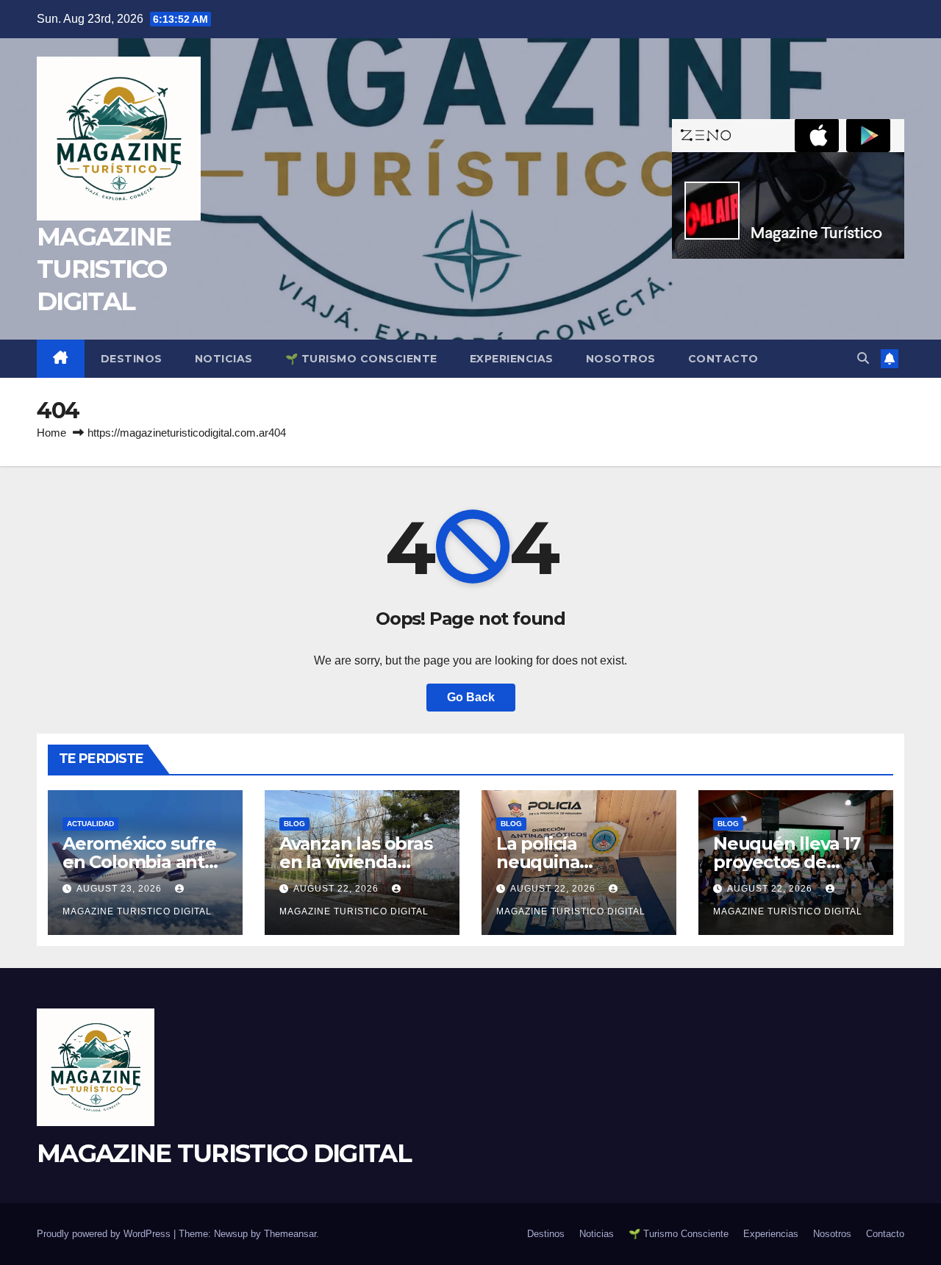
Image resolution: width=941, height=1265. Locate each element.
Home (51, 432)
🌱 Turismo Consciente (361, 358)
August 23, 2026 (120, 889)
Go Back (471, 697)
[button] (863, 358)
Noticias (224, 358)
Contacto (723, 358)
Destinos (131, 358)
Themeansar (290, 1233)
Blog (294, 824)
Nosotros (621, 358)
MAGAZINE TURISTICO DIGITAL (104, 269)
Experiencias (512, 358)
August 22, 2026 (337, 889)
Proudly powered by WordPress (105, 1233)
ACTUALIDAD (90, 824)
